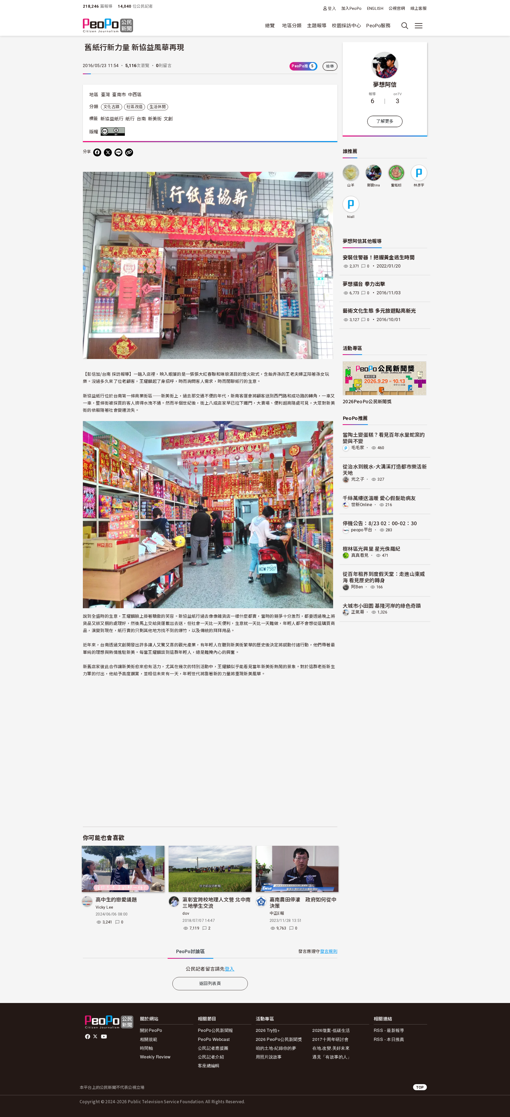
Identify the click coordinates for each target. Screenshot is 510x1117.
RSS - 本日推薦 (389, 1039)
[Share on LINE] (118, 152)
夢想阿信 (385, 84)
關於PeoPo (151, 1030)
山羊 (350, 185)
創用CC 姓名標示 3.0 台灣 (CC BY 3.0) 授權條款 (114, 131)
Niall (350, 217)
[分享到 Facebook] (97, 152)
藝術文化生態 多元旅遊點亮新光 (379, 311)
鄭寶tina (373, 185)
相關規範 (148, 1039)
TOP (420, 1087)
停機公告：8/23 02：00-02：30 (380, 523)
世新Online (361, 504)
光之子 (357, 479)
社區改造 (134, 106)
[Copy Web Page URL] (129, 152)
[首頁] (108, 25)
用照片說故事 (269, 1057)
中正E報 (277, 913)
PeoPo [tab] (190, 951)
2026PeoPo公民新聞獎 (367, 401)
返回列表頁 (210, 983)
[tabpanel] (210, 969)
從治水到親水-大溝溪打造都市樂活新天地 (385, 469)
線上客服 (418, 8)
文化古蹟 (111, 106)
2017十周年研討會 (330, 1039)
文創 (168, 118)
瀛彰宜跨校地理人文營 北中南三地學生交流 (216, 902)
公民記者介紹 (211, 1057)
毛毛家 (357, 447)
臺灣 (105, 94)
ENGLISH (375, 8)
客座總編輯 (209, 1065)
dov (185, 913)
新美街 (155, 118)
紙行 (130, 118)
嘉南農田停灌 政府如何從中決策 (303, 902)
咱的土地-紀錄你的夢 (276, 1048)
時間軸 (146, 1048)
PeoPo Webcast (214, 1039)
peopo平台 (361, 529)
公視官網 (397, 8)
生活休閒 (158, 106)
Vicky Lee (104, 907)
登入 (332, 8)
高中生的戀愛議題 (116, 899)
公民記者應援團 (213, 1048)
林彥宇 (419, 185)
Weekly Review (155, 1057)
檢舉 (330, 66)
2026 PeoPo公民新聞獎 (279, 1039)
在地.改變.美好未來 (331, 1048)
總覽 (270, 25)
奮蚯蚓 (396, 185)
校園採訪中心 (346, 25)
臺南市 (119, 94)
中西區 (135, 94)
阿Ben (357, 586)
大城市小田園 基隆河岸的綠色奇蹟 (382, 605)
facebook (88, 1036)
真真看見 (359, 555)
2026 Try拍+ (268, 1030)
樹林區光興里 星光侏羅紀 (371, 548)
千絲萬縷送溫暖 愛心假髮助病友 (379, 497)
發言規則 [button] (328, 951)
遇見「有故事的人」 (331, 1057)
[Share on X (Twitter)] (108, 152)
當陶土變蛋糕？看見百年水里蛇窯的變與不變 (384, 437)
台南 (141, 118)
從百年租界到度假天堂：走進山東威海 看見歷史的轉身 (384, 577)
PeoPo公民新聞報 (215, 1030)
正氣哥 (357, 612)
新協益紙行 (112, 118)
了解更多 (384, 121)
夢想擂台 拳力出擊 (364, 284)
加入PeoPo (351, 8)
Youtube (104, 1036)
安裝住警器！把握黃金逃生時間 (379, 258)
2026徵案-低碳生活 (331, 1030)
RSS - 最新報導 (389, 1030)
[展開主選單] (418, 25)
